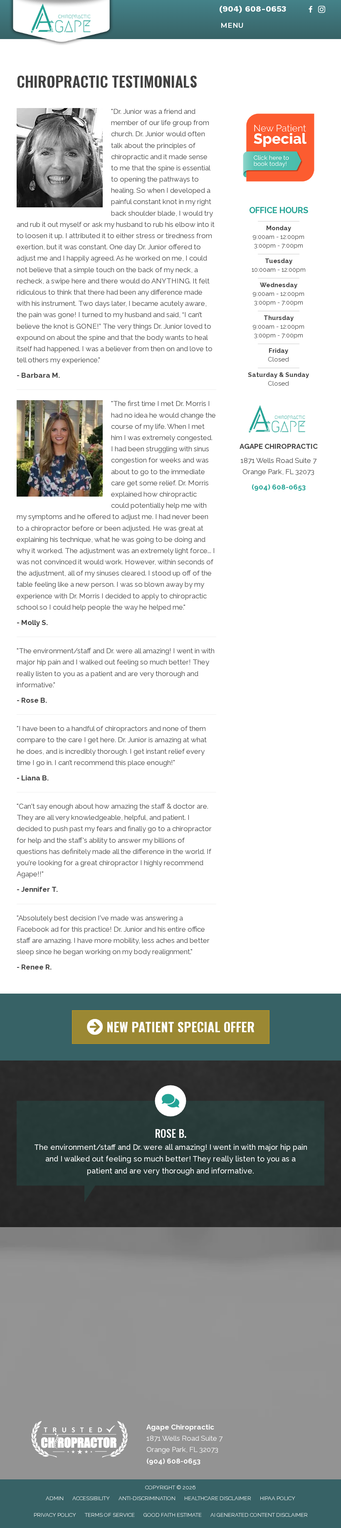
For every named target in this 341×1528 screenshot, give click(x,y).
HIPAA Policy (277, 1498)
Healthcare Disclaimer (217, 1498)
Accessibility (91, 1498)
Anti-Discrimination (147, 1498)
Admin (55, 1498)
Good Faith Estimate (172, 1515)
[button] (170, 1027)
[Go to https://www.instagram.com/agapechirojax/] (321, 10)
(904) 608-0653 (252, 9)
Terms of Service (110, 1515)
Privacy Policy (55, 1515)
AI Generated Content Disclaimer (259, 1515)
